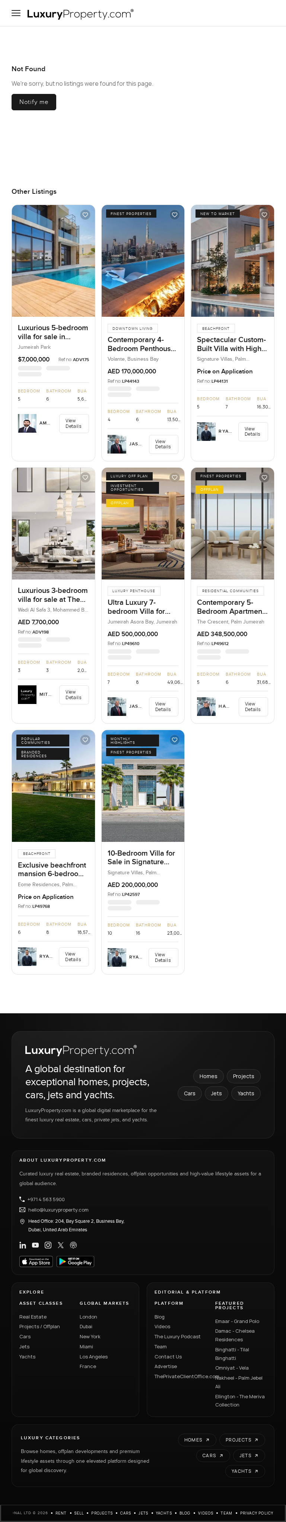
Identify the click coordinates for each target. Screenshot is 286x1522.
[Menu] (16, 13)
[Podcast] (73, 1245)
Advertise (166, 1366)
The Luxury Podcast (178, 1336)
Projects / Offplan (39, 1326)
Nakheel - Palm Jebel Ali (239, 1382)
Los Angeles (94, 1356)
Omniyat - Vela (232, 1367)
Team (161, 1346)
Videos (162, 1326)
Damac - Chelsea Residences (235, 1335)
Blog (160, 1316)
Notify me (34, 102)
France (88, 1366)
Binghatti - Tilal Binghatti (232, 1353)
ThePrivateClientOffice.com (180, 1376)
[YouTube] (35, 1245)
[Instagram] (48, 1245)
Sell (79, 1513)
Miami (86, 1346)
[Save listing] (85, 214)
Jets (216, 1093)
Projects (243, 1076)
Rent (61, 1513)
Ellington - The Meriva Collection (240, 1400)
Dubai (86, 1326)
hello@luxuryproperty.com (58, 1210)
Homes (208, 1076)
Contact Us (168, 1356)
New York (90, 1336)
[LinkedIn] (22, 1245)
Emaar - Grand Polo (237, 1321)
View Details (73, 423)
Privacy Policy (257, 1513)
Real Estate (33, 1316)
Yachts (246, 1093)
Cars (190, 1093)
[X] (60, 1245)
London (88, 1316)
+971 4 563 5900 (46, 1199)
